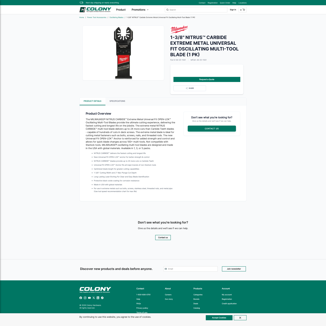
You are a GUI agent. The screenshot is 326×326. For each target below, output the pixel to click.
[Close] (240, 317)
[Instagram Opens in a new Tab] (85, 298)
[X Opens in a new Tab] (93, 298)
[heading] (122, 9)
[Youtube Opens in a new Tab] (89, 298)
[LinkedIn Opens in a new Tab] (98, 298)
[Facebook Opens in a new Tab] (80, 298)
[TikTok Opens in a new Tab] (102, 298)
